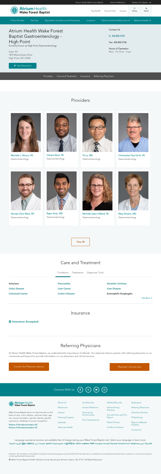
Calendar (62, 422)
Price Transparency (90, 420)
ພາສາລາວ (85, 444)
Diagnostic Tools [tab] (95, 272)
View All (81, 241)
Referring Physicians (104, 76)
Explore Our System (140, 2)
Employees (136, 402)
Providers (48, 76)
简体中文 (30, 444)
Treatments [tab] (77, 272)
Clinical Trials (110, 11)
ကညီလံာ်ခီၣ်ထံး (69, 444)
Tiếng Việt (148, 444)
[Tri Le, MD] (97, 151)
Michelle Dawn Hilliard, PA (96, 213)
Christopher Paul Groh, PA (131, 155)
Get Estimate (88, 402)
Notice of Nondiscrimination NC (23, 424)
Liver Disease (114, 288)
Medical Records (114, 402)
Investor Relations (90, 407)
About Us (62, 402)
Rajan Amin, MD (55, 213)
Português (98, 444)
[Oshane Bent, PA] (62, 151)
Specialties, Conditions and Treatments (62, 20)
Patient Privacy (113, 422)
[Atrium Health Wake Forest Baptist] (30, 10)
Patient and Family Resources (114, 20)
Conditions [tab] (62, 272)
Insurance (85, 76)
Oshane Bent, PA (55, 155)
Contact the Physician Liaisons (29, 366)
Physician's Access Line (129, 366)
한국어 (78, 444)
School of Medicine (117, 2)
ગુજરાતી (49, 444)
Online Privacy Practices (113, 408)
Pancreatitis (64, 283)
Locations (90, 20)
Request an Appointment (24, 469)
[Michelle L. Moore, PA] (26, 151)
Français (42, 444)
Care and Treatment (67, 76)
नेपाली (92, 444)
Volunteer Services (139, 412)
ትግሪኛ (127, 444)
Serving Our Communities (88, 413)
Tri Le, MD (88, 155)
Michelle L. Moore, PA (22, 155)
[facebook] (80, 390)
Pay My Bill (95, 11)
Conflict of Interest (115, 427)
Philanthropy (137, 417)
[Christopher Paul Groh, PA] (133, 151)
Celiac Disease (16, 288)
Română (106, 444)
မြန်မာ (24, 444)
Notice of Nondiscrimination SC (23, 427)
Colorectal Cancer (18, 293)
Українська (135, 444)
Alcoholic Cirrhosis (117, 283)
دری (36, 444)
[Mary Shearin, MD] (133, 209)
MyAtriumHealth (141, 20)
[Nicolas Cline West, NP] (26, 209)
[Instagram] (104, 390)
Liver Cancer (64, 288)
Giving (134, 11)
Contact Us (136, 430)
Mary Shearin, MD (127, 213)
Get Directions (24, 65)
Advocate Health (65, 427)
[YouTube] (96, 390)
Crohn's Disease (66, 293)
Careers (123, 11)
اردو (142, 444)
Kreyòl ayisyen (58, 444)
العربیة (18, 444)
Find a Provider (17, 20)
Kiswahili (121, 444)
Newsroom (63, 407)
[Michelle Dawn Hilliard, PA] (97, 209)
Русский (114, 444)
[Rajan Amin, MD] (62, 209)
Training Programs (66, 417)
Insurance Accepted (25, 321)
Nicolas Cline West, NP (22, 213)
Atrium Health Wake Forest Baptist (89, 2)
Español (12, 444)
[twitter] (88, 390)
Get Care (34, 20)
